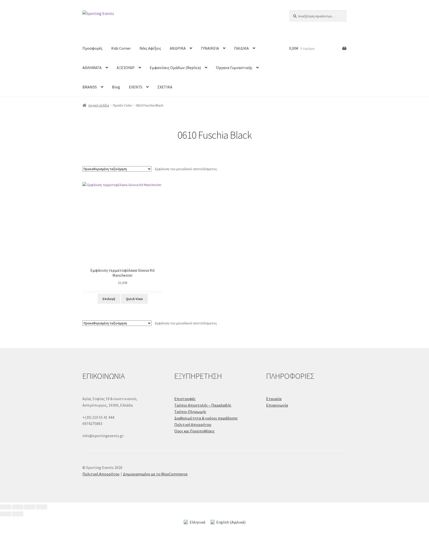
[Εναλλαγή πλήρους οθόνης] (17, 506)
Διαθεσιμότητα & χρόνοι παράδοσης (206, 418)
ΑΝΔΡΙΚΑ (178, 48)
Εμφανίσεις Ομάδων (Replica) (175, 67)
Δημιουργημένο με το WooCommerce (155, 473)
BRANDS (89, 86)
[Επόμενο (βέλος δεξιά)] (17, 513)
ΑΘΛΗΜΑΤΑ (92, 67)
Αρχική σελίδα (98, 105)
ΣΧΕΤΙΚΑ (164, 86)
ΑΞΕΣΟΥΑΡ (126, 67)
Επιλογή (109, 299)
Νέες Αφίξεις (150, 48)
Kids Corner (121, 48)
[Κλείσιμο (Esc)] (41, 506)
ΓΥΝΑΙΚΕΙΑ (210, 48)
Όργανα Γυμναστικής (234, 67)
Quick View (134, 299)
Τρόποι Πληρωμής (190, 411)
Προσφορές (92, 48)
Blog (116, 86)
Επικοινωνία (277, 405)
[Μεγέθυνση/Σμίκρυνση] (5, 506)
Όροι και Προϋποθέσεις (194, 430)
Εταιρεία (274, 398)
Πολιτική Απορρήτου (192, 424)
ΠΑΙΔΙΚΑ (241, 48)
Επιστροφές (185, 398)
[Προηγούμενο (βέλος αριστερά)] (5, 513)
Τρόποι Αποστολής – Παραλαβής (202, 405)
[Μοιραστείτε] (29, 506)
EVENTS (135, 86)
